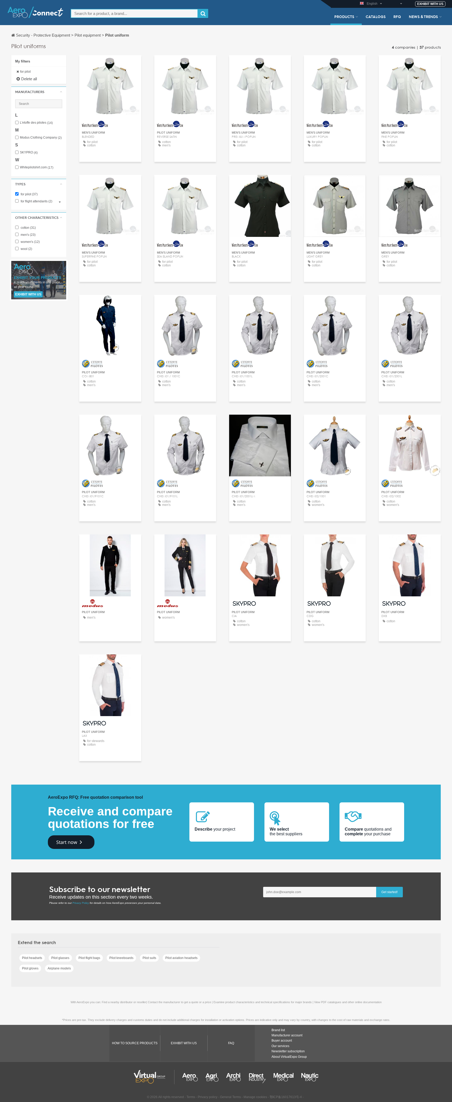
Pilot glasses (60, 958)
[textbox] (134, 13)
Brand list (278, 1030)
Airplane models (59, 968)
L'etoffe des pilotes (36, 123)
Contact (110, 63)
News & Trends (423, 16)
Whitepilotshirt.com (36, 167)
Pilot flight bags (89, 958)
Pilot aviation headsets (181, 958)
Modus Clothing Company (41, 138)
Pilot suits (149, 958)
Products (344, 16)
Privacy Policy (80, 902)
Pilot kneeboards (121, 958)
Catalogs (376, 16)
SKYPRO (29, 153)
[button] (38, 91)
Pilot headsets (32, 958)
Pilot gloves (30, 968)
